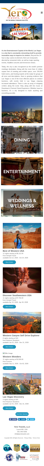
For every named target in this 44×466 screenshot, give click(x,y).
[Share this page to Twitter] (31, 419)
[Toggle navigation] (41, 13)
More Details (9, 262)
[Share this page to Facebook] (13, 419)
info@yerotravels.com (22, 434)
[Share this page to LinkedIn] (22, 419)
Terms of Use (36, 438)
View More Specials (22, 414)
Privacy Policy (28, 438)
